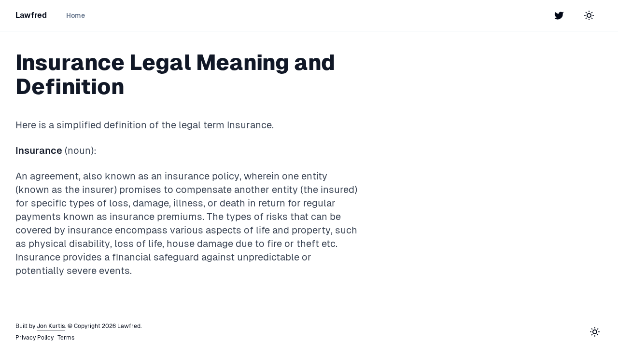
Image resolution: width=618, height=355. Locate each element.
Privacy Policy (34, 337)
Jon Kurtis (51, 326)
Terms (65, 337)
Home (75, 15)
